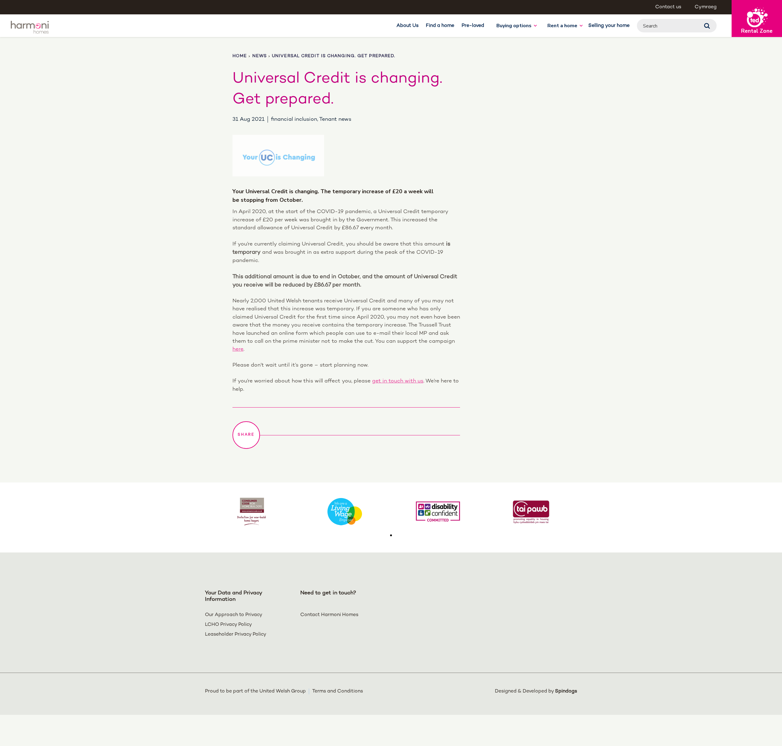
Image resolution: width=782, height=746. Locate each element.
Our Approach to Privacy (233, 615)
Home (239, 56)
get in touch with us (397, 381)
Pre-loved (473, 25)
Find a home (440, 25)
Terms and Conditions (337, 691)
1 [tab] (391, 535)
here (237, 349)
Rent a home (562, 25)
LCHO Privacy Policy (228, 624)
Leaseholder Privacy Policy (235, 634)
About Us (407, 25)
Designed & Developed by (536, 691)
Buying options (514, 25)
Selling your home (609, 25)
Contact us (668, 7)
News (259, 56)
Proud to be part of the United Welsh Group (255, 691)
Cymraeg (706, 7)
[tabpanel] (251, 511)
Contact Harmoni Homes (329, 615)
